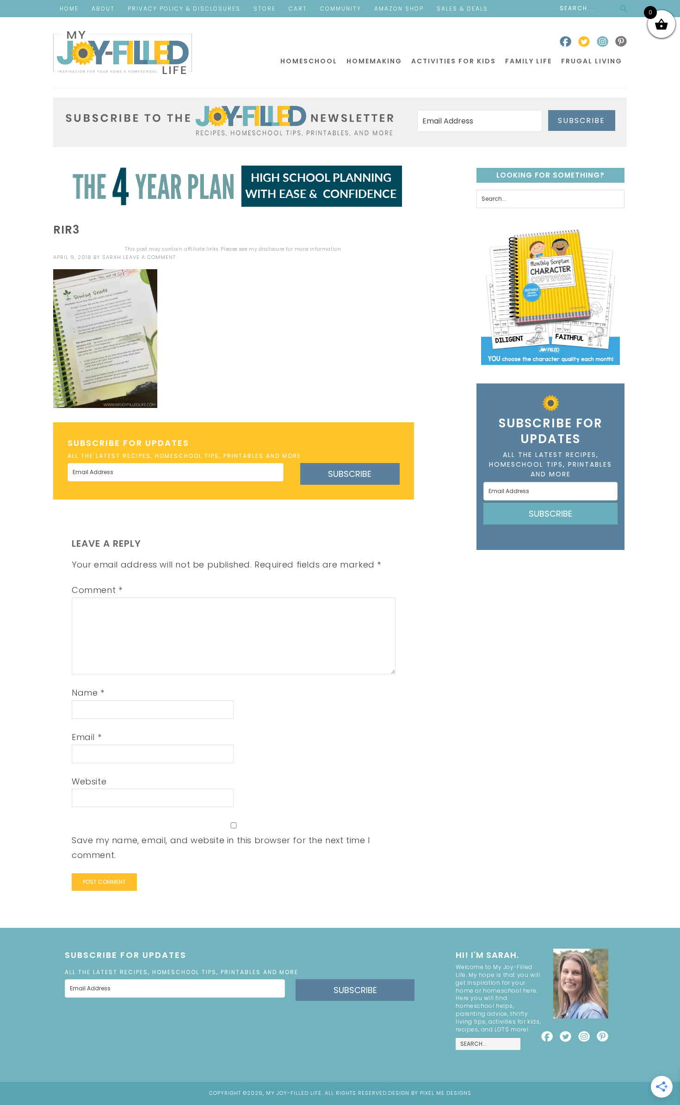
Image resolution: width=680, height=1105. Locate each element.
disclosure (271, 249)
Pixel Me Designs (445, 1093)
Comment (97, 590)
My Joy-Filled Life (122, 52)
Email (86, 737)
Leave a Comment (149, 257)
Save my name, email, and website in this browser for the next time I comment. (221, 847)
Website (89, 781)
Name (88, 692)
